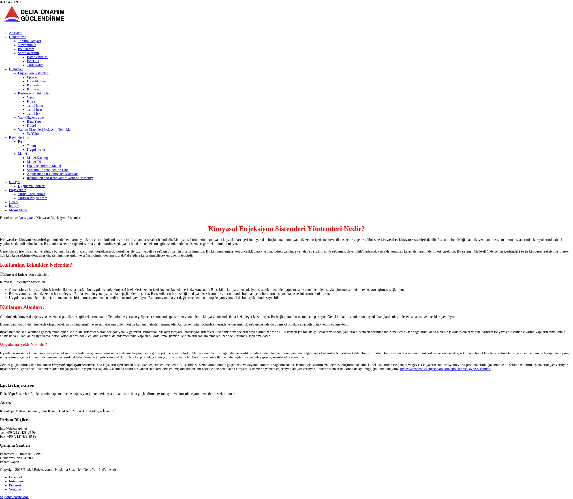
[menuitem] (291, 33)
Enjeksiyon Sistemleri (33, 73)
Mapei (22, 154)
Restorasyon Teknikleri (34, 93)
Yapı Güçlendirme (31, 117)
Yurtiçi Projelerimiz (31, 194)
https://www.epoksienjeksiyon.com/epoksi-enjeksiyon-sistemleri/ (445, 369)
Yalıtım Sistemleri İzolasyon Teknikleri (45, 129)
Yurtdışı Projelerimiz (32, 198)
